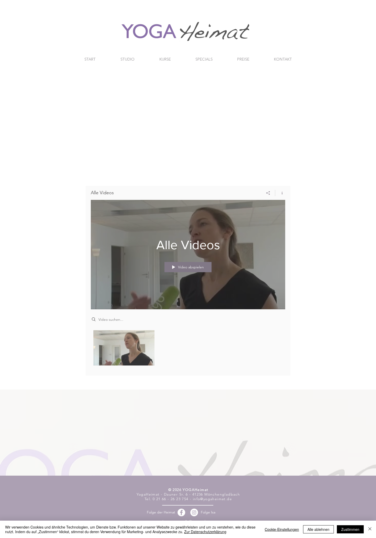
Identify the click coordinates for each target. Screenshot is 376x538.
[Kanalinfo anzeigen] (280, 193)
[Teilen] (268, 193)
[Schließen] (370, 529)
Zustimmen (350, 529)
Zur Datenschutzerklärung (205, 531)
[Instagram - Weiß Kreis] (194, 512)
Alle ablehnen (318, 529)
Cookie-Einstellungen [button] (282, 529)
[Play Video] (124, 347)
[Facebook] (181, 512)
